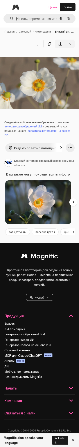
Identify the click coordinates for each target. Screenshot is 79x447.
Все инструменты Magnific (23, 376)
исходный (29, 58)
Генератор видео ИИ (19, 339)
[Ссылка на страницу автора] (8, 163)
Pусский (40, 297)
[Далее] (61, 147)
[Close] (73, 440)
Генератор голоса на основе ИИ (27, 345)
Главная (9, 31)
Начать (10, 388)
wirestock (19, 165)
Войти (67, 7)
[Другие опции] (37, 44)
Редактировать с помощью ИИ (38, 148)
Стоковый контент (17, 350)
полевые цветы (45, 232)
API (6, 366)
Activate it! (60, 440)
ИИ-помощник (14, 329)
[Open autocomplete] (10, 18)
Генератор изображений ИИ (24, 334)
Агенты (14, 360)
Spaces (9, 323)
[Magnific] (39, 257)
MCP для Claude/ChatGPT (28, 355)
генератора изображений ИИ (23, 126)
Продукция (14, 315)
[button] (39, 297)
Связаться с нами (20, 413)
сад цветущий (17, 232)
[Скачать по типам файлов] (70, 44)
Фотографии (43, 31)
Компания (13, 400)
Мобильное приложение (22, 371)
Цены (52, 7)
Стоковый (25, 31)
